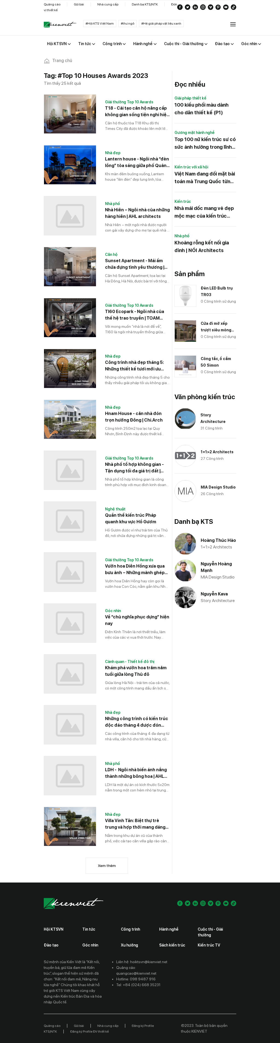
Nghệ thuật (115, 509)
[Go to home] (60, 25)
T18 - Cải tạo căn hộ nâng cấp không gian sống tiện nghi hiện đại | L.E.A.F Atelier (137, 112)
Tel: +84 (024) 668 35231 (138, 985)
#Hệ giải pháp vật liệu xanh (161, 23)
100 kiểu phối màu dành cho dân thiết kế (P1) (201, 108)
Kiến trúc (182, 201)
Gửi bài (79, 4)
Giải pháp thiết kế (190, 98)
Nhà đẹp (113, 153)
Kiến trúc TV (209, 945)
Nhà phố (112, 203)
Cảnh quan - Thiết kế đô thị (129, 661)
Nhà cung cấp (107, 4)
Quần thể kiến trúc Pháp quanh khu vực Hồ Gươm (130, 518)
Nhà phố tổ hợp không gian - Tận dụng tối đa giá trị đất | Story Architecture (134, 468)
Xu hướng (129, 945)
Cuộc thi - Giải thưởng (210, 932)
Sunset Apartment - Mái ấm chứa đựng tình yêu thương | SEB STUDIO (134, 264)
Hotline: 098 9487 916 (136, 979)
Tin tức (88, 929)
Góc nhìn (113, 611)
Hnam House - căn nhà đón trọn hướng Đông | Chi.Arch (134, 417)
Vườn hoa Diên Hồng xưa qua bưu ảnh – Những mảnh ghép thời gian (135, 569)
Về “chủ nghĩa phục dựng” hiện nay (137, 620)
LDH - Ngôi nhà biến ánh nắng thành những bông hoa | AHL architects (136, 773)
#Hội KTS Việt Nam (100, 23)
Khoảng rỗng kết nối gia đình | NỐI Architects (201, 246)
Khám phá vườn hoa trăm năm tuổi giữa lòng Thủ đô (136, 671)
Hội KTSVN (53, 929)
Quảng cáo (52, 4)
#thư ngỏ (127, 23)
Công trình (130, 929)
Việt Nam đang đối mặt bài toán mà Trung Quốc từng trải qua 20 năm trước (204, 178)
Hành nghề (169, 929)
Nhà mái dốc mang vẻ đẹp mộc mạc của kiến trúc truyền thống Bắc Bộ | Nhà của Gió (204, 212)
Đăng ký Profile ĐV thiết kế (89, 1031)
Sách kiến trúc (172, 945)
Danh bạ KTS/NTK (145, 4)
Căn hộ (111, 254)
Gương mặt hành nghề (194, 132)
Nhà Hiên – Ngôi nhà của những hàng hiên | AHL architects (137, 213)
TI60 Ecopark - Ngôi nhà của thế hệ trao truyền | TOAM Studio (134, 315)
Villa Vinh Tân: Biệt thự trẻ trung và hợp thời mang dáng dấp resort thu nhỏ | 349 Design (135, 824)
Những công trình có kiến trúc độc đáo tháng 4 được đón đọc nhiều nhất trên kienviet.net (136, 722)
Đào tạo (51, 945)
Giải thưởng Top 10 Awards (129, 102)
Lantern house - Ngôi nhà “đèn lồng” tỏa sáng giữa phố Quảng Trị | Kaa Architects (137, 162)
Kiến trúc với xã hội (191, 167)
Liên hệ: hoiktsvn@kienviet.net (141, 962)
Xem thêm (107, 865)
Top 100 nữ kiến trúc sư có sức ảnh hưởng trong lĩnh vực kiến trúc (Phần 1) (205, 143)
